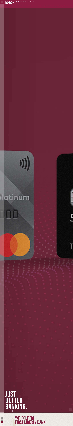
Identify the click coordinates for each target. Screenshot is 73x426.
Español (2, 420)
